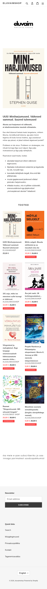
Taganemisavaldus (12, 556)
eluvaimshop (12, 3)
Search (8, 530)
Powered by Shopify (31, 581)
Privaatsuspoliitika (12, 543)
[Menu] (42, 3)
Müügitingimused (12, 537)
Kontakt (8, 550)
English (22, 573)
